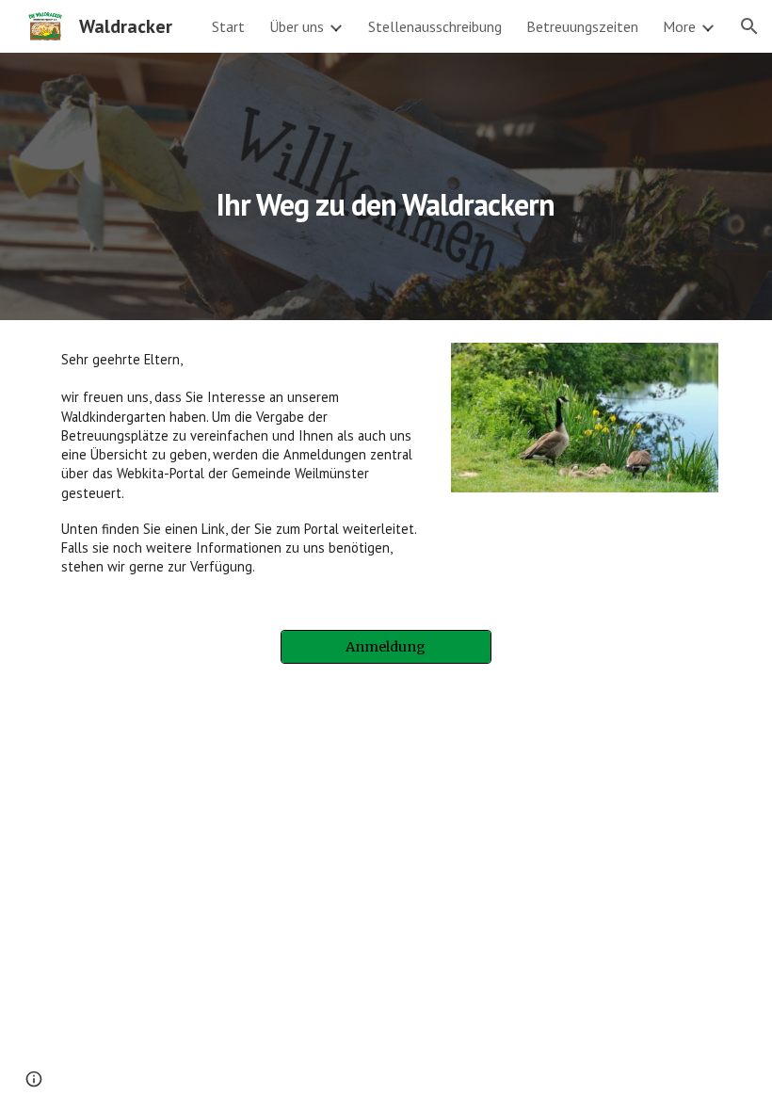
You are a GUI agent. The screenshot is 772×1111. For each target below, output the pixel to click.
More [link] (679, 26)
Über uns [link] (296, 26)
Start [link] (228, 26)
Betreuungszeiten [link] (582, 26)
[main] (386, 185)
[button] (749, 26)
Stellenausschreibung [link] (435, 26)
